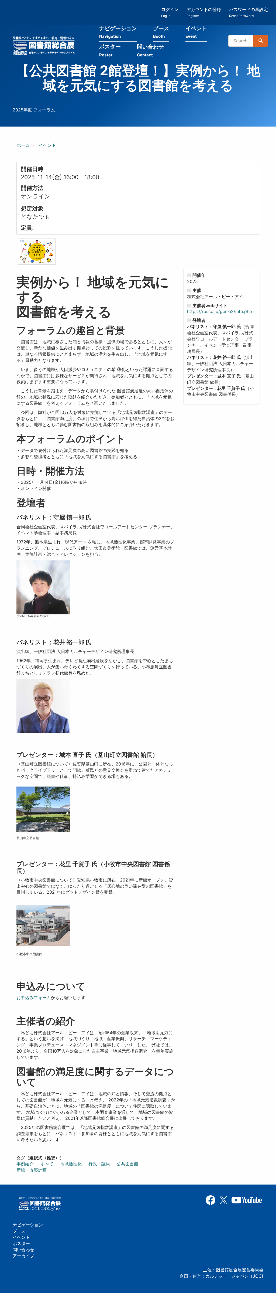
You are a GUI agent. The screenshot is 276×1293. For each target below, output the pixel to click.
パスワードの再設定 (248, 12)
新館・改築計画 (31, 1170)
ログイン (169, 12)
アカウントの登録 (204, 12)
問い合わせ (150, 50)
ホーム (23, 145)
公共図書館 (127, 1163)
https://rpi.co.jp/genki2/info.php (219, 311)
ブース (161, 32)
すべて (46, 1163)
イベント (196, 32)
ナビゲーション (118, 32)
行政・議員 (99, 1163)
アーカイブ (23, 1255)
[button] (37, 252)
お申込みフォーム (33, 997)
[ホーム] (45, 46)
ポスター (110, 50)
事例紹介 (25, 1163)
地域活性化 (71, 1163)
